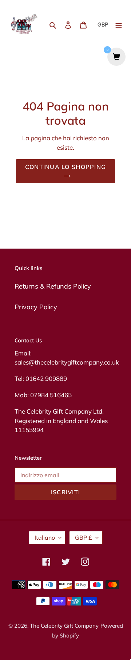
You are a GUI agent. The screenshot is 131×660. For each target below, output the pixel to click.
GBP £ (83, 537)
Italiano (45, 537)
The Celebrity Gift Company (64, 625)
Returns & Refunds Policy (53, 286)
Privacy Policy (36, 307)
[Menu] (118, 24)
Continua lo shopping (65, 166)
